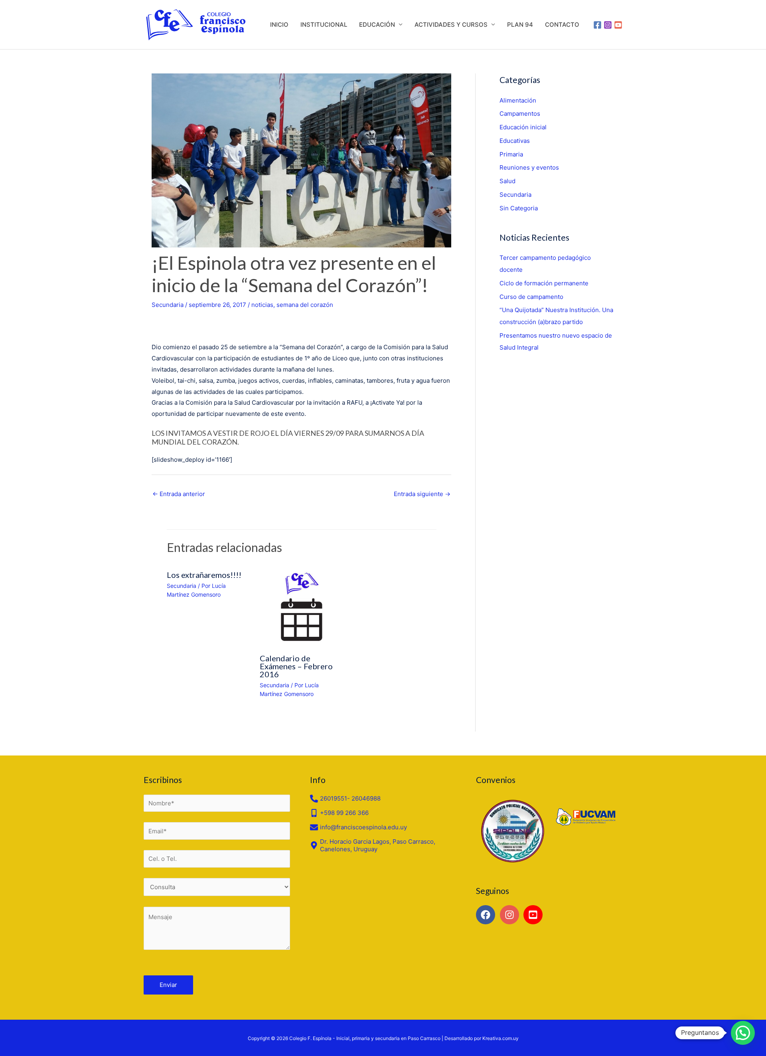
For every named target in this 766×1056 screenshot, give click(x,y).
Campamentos (519, 113)
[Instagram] (608, 25)
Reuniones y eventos (529, 167)
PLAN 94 (520, 24)
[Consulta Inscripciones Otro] (217, 887)
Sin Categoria (518, 208)
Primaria (511, 154)
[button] (743, 1033)
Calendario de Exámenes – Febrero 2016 (296, 666)
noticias (262, 304)
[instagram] (511, 914)
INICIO (279, 24)
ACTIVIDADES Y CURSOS (451, 24)
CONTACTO (562, 24)
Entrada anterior (178, 494)
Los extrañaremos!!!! (204, 574)
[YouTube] (618, 25)
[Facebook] (597, 25)
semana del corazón (304, 304)
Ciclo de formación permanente (543, 283)
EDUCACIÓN (377, 24)
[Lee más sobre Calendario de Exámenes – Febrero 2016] (301, 606)
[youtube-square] (534, 914)
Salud (507, 181)
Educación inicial (523, 127)
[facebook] (487, 914)
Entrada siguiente (422, 494)
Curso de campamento (531, 297)
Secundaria (168, 304)
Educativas (514, 140)
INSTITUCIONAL (323, 24)
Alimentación (517, 100)
